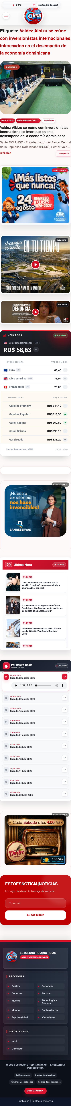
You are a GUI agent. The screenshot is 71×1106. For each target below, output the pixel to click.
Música (16, 1000)
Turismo (46, 993)
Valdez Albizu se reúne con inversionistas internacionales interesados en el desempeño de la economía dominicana (34, 131)
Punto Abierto (50, 1010)
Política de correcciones (49, 1082)
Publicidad (23, 1100)
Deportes (17, 993)
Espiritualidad (20, 1017)
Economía (48, 986)
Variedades (48, 1017)
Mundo (16, 1010)
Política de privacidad (45, 1075)
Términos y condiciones (22, 1082)
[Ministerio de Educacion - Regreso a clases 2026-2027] (35, 195)
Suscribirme (35, 915)
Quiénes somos (23, 1075)
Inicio (15, 1041)
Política (16, 986)
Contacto (17, 1048)
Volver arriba (35, 1090)
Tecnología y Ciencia (49, 1002)
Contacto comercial (42, 1100)
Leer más (5, 153)
